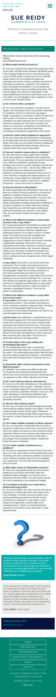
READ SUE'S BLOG (13, 625)
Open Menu (50, 6)
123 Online (36, 677)
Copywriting (28, 647)
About (28, 662)
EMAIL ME (28, 685)
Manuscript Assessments (28, 657)
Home (28, 642)
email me (8, 10)
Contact (28, 667)
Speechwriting (28, 652)
